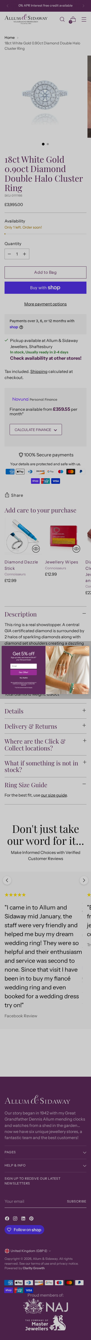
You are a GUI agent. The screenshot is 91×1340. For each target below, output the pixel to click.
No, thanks (24, 678)
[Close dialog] (86, 648)
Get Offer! (23, 672)
